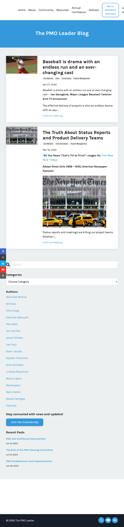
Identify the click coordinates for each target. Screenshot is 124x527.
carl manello (48, 78)
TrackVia (11, 405)
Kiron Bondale (14, 365)
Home (21, 10)
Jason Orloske (14, 337)
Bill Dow (11, 303)
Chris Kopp (12, 310)
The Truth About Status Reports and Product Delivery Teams (76, 135)
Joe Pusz (11, 344)
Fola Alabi (12, 324)
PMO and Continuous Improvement (26, 438)
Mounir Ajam (14, 378)
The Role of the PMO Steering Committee (29, 450)
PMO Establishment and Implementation (29, 461)
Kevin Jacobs (14, 351)
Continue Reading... (53, 115)
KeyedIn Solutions (17, 358)
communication (62, 144)
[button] (3, 251)
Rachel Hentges (15, 398)
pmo (57, 78)
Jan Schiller (13, 331)
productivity (66, 78)
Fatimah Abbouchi (17, 317)
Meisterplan (13, 385)
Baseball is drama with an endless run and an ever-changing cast (71, 67)
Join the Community (24, 422)
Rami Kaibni (13, 392)
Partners (94, 10)
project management (82, 78)
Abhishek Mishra (16, 297)
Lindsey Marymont (17, 371)
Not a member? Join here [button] (110, 10)
